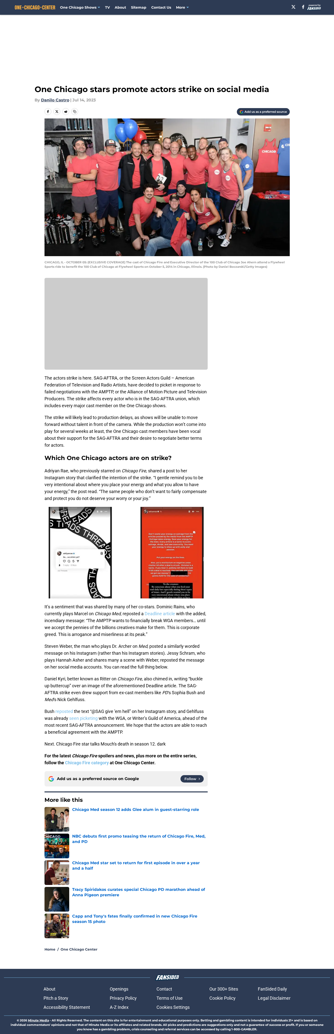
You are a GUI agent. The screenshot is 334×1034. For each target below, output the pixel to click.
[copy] (74, 111)
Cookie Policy (222, 998)
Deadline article (160, 613)
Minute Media (38, 1020)
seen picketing (83, 718)
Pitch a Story (56, 998)
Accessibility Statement (67, 1007)
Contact (164, 989)
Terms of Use (169, 998)
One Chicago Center (79, 949)
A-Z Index (119, 1007)
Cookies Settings (173, 1007)
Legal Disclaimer (274, 998)
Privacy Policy (123, 998)
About (120, 7)
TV (107, 7)
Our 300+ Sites (223, 989)
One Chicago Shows (78, 7)
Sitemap (138, 7)
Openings (119, 989)
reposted (64, 711)
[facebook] (303, 7)
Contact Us (161, 7)
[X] (293, 7)
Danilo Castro (55, 100)
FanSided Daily (272, 989)
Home (50, 949)
